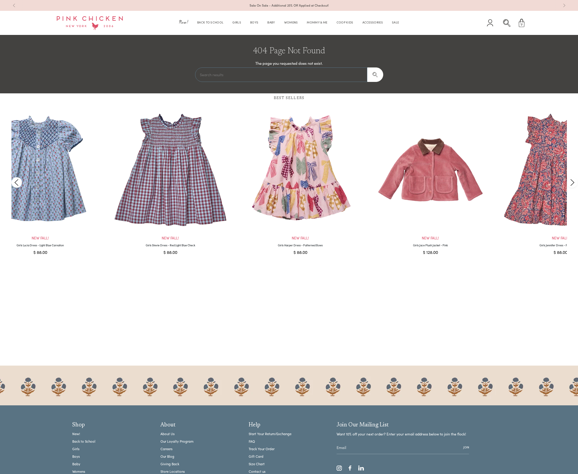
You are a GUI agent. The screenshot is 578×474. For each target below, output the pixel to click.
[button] (184, 23)
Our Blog (167, 456)
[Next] (564, 5)
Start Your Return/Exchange (270, 434)
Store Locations (172, 471)
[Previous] (14, 5)
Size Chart (257, 464)
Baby (76, 464)
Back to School (83, 441)
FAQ (252, 441)
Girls (75, 449)
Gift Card (256, 456)
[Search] (375, 74)
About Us (167, 434)
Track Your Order (262, 449)
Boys (76, 456)
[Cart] (521, 23)
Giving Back (169, 464)
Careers (166, 449)
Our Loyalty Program (177, 441)
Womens (78, 471)
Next (572, 182)
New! (76, 434)
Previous (16, 182)
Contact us (257, 471)
